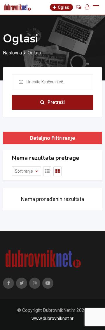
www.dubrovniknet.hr (53, 318)
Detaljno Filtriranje (52, 138)
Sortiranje (24, 171)
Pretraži (56, 102)
